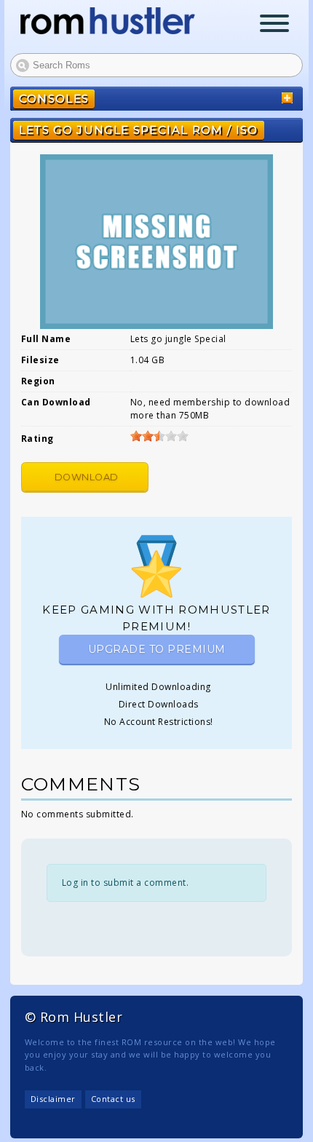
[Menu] (274, 25)
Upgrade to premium (157, 649)
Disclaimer (53, 1098)
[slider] (159, 436)
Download (87, 477)
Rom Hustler (107, 20)
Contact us (113, 1098)
